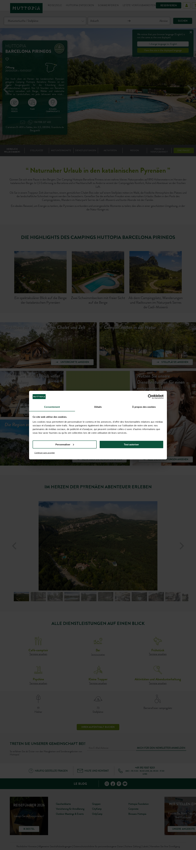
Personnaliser (62, 444)
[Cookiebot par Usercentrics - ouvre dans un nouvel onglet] (150, 396)
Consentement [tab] (52, 406)
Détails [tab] (98, 406)
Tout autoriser (131, 444)
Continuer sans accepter (44, 453)
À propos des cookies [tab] (144, 406)
